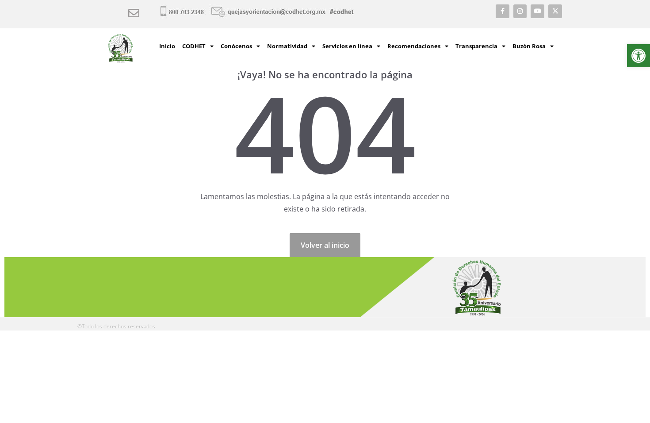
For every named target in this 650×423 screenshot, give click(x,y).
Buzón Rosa (529, 46)
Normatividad (287, 46)
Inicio (167, 46)
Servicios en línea (347, 46)
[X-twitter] (555, 11)
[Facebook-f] (502, 11)
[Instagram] (520, 11)
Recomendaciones (413, 46)
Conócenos (236, 46)
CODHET (194, 46)
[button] (638, 55)
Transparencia (476, 46)
